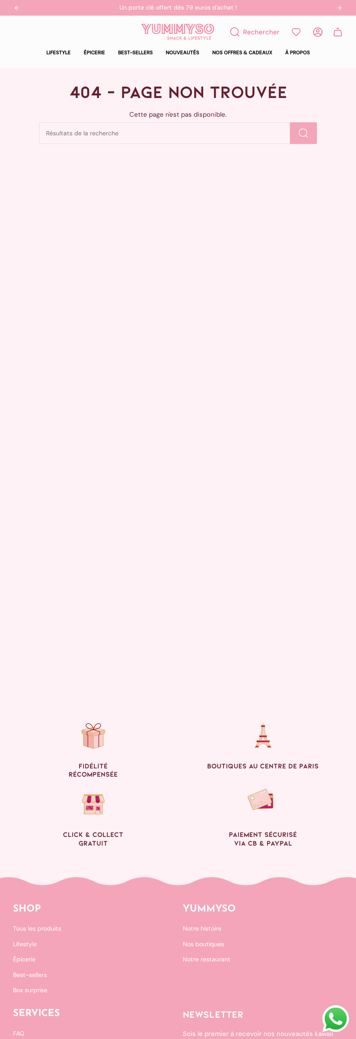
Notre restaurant (207, 959)
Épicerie (24, 959)
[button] (58, 52)
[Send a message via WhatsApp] (336, 1019)
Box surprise (30, 990)
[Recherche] (303, 133)
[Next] (339, 8)
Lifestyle (25, 944)
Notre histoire (202, 928)
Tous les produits (37, 928)
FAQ (18, 1033)
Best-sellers (30, 975)
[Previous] (17, 8)
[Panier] (338, 32)
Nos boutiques (203, 944)
